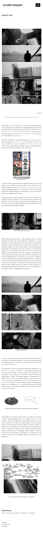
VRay (5, 370)
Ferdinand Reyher (16, 135)
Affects (31, 250)
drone (7, 384)
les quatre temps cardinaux (12, 513)
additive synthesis (11, 378)
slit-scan (34, 418)
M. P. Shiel (31, 133)
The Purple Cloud (22, 133)
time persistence (12, 364)
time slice (23, 418)
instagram (4, 522)
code (3, 513)
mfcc (3, 380)
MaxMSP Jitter (22, 370)
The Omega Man (15, 143)
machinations (31, 513)
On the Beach (29, 143)
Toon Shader (10, 370)
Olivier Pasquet (13, 5)
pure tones (19, 384)
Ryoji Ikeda (9, 388)
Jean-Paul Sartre (22, 187)
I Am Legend (38, 143)
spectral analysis (25, 380)
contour (4, 364)
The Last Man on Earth (34, 139)
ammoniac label (6, 524)
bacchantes (24, 513)
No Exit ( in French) (34, 187)
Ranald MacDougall (26, 131)
